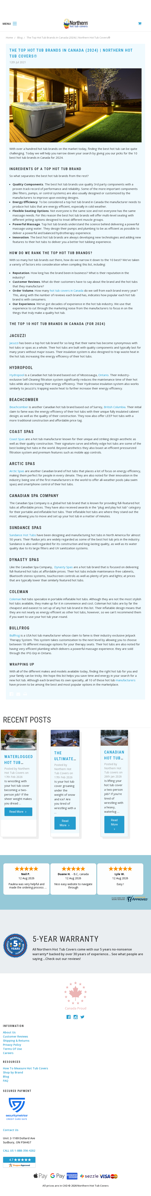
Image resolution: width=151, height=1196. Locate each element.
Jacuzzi (13, 343)
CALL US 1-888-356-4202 (19, 1150)
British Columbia (114, 407)
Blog (6, 1076)
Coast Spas (17, 439)
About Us (9, 1032)
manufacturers (125, 680)
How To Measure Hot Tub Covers (25, 1068)
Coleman (15, 599)
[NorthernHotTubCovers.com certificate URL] (129, 898)
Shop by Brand (13, 1072)
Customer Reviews (15, 1036)
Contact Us (10, 1130)
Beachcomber (18, 407)
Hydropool (16, 375)
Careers (8, 1053)
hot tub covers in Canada (66, 290)
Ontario (103, 375)
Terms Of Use (12, 1049)
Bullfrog (14, 635)
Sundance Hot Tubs (22, 535)
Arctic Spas (16, 471)
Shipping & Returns (16, 1040)
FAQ (5, 1080)
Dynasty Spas (63, 567)
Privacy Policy (12, 1045)
